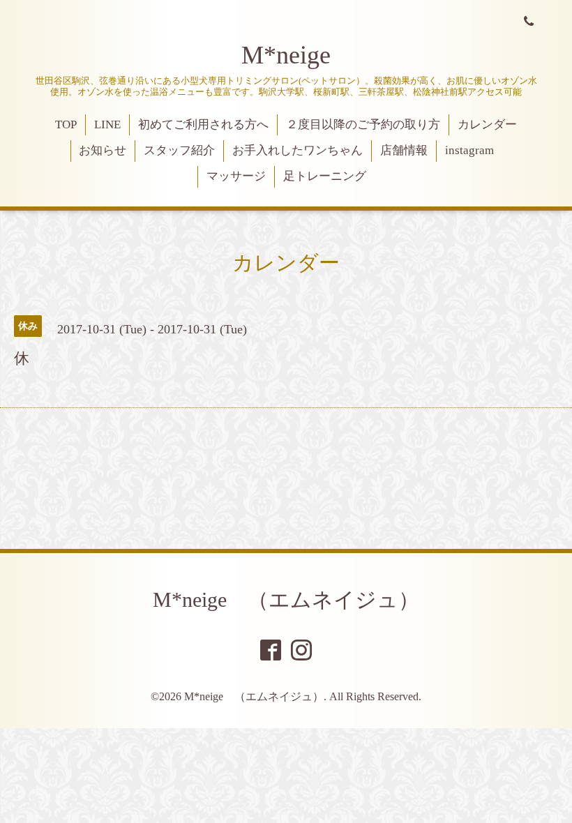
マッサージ (236, 176)
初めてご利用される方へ (203, 124)
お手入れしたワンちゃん (297, 150)
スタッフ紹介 (179, 150)
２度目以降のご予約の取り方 (363, 124)
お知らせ (102, 150)
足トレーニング (324, 176)
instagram (469, 150)
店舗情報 (404, 150)
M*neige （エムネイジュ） (286, 599)
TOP (66, 124)
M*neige (286, 55)
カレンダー (487, 124)
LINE (107, 124)
